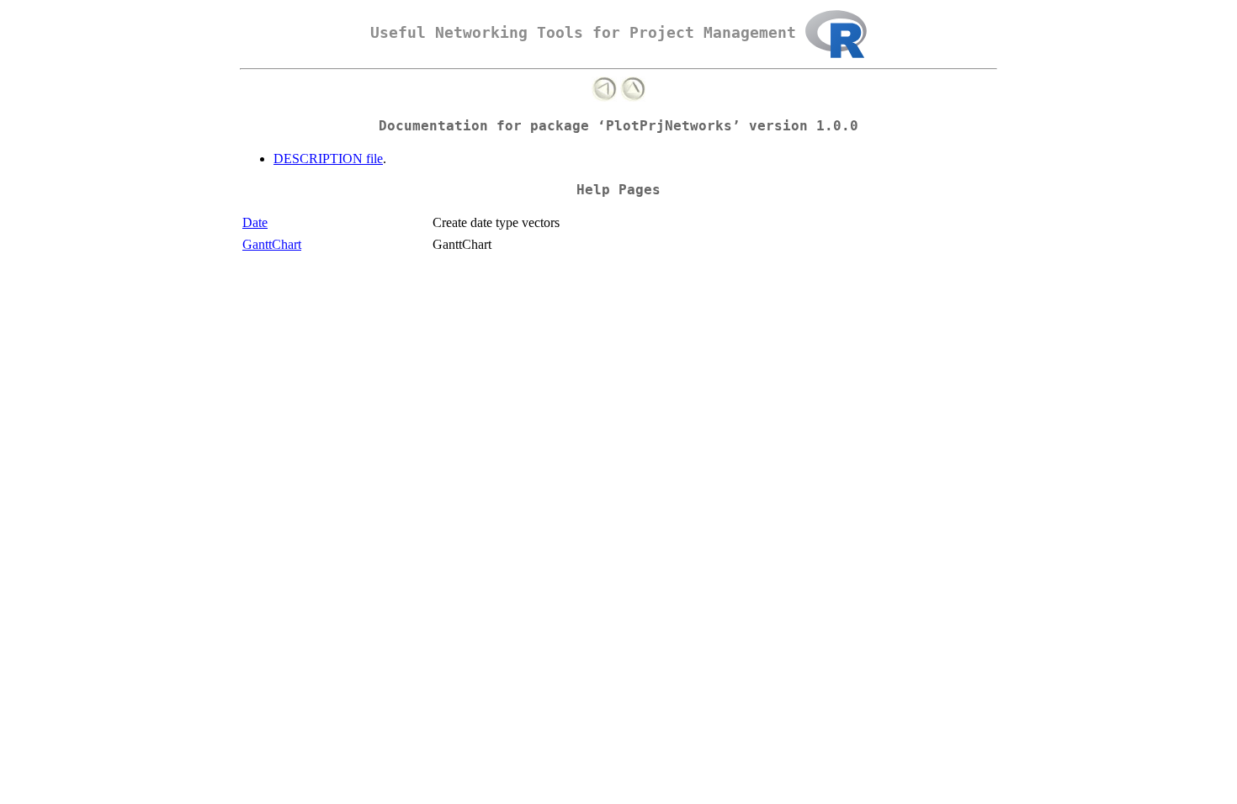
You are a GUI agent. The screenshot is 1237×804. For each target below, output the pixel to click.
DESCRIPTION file (328, 158)
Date (255, 222)
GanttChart (271, 244)
